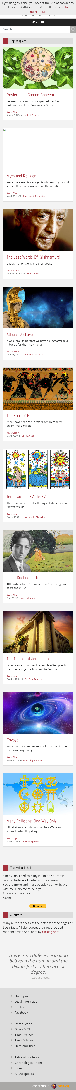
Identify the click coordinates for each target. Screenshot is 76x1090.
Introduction (23, 1024)
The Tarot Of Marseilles (34, 516)
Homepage (22, 996)
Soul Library (33, 273)
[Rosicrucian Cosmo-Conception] (38, 68)
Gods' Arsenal (28, 435)
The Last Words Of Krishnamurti (33, 257)
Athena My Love (20, 334)
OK (44, 12)
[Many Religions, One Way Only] (38, 794)
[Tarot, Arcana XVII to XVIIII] (38, 469)
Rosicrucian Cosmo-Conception (33, 95)
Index (18, 1068)
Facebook (21, 1013)
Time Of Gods (24, 1035)
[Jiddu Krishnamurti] (38, 551)
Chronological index (28, 1063)
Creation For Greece (34, 354)
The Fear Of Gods (21, 415)
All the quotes (24, 1074)
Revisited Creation (31, 115)
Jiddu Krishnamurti (22, 577)
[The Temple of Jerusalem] (38, 632)
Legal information (27, 1002)
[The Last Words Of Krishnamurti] (38, 230)
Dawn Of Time (24, 1029)
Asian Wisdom (28, 598)
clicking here (50, 932)
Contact (20, 1007)
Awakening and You (32, 760)
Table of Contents (27, 1057)
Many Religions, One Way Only (31, 821)
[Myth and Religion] (38, 149)
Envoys (12, 740)
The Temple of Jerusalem (28, 659)
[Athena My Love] (38, 307)
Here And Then (25, 1046)
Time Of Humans (26, 1040)
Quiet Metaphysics (30, 841)
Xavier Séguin (13, 112)
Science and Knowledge (34, 196)
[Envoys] (38, 713)
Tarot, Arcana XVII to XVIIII (28, 496)
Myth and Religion (21, 176)
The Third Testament (34, 679)
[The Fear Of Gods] (38, 388)
